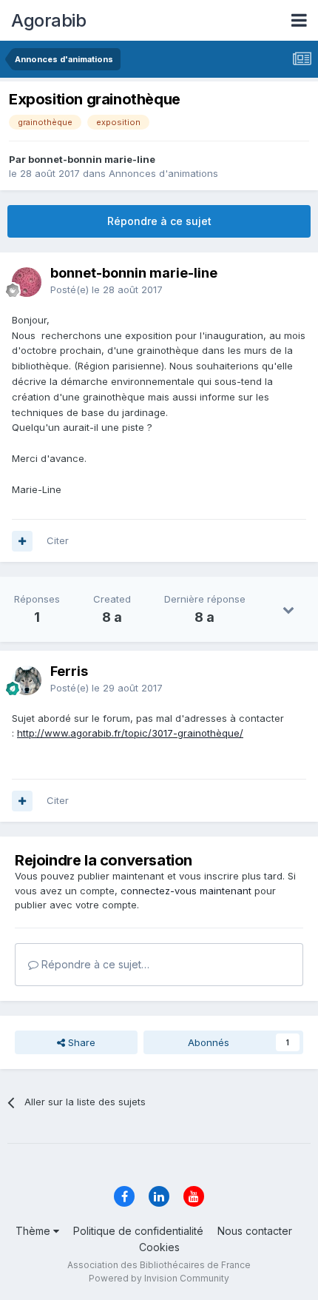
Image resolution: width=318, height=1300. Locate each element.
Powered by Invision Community (159, 1278)
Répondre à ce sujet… (93, 964)
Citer (58, 540)
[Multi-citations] (22, 541)
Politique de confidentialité (138, 1230)
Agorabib (48, 20)
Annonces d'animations (163, 173)
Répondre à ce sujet (159, 221)
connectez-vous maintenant (186, 891)
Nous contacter (254, 1230)
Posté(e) (106, 289)
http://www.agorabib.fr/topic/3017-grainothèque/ (130, 733)
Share (80, 1042)
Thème (34, 1230)
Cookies (159, 1247)
